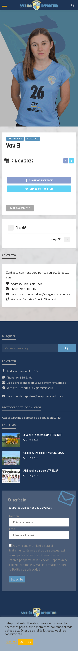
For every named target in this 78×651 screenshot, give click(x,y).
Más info (11, 642)
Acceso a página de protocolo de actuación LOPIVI (31, 417)
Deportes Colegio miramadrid (36, 388)
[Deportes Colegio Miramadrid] (39, 611)
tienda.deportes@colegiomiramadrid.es (39, 396)
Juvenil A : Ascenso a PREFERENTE (42, 435)
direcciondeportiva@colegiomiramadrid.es (44, 294)
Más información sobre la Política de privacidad (38, 567)
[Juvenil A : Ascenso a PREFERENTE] (11, 440)
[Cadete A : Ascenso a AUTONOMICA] (11, 458)
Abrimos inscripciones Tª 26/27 (40, 470)
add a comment (21, 208)
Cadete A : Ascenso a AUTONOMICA (43, 453)
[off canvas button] (4, 5)
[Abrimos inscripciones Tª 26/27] (11, 476)
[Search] (72, 5)
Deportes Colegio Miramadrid (40, 299)
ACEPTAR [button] (25, 642)
